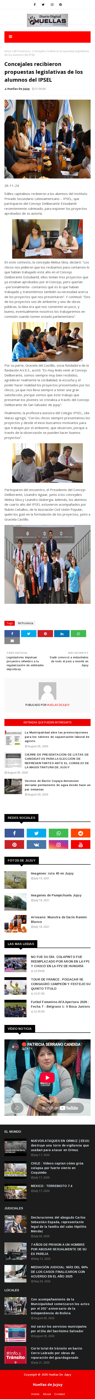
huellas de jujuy (18, 89)
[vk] (36, 844)
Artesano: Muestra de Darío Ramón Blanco (59, 919)
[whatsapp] (58, 833)
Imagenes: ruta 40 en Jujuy (52, 873)
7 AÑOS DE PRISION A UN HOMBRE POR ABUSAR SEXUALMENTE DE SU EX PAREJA (59, 1249)
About (47, 1394)
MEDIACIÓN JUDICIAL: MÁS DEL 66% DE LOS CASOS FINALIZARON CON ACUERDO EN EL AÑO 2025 (59, 1271)
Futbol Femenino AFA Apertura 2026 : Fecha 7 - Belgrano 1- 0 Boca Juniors (60, 1004)
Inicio (7, 51)
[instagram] (52, 4)
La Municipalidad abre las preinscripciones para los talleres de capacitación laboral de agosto (57, 737)
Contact (59, 1394)
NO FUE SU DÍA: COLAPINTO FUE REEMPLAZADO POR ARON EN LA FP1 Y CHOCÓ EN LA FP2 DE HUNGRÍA (60, 961)
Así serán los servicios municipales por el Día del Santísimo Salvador (59, 1329)
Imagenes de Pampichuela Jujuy (56, 895)
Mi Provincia (21, 51)
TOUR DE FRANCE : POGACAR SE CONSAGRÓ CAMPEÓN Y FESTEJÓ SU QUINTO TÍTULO (61, 984)
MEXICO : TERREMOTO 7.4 (51, 1186)
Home (35, 1394)
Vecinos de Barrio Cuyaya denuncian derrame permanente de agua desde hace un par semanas (58, 785)
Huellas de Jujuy (60, 1374)
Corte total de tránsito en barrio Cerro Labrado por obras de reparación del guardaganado (56, 1353)
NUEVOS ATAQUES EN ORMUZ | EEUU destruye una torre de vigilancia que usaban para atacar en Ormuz (60, 1145)
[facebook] (34, 4)
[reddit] (81, 833)
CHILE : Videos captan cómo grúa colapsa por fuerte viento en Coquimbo (57, 1168)
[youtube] (81, 844)
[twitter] (43, 4)
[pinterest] (60, 4)
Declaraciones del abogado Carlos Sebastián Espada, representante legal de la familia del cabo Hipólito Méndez (58, 1224)
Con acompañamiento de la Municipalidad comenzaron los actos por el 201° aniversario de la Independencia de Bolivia (60, 1306)
